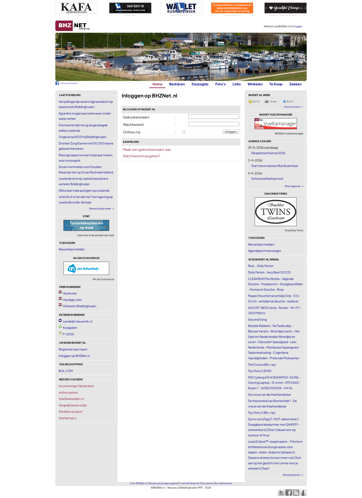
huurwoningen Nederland (76, 386)
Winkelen (255, 84)
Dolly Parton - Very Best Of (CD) (269, 272)
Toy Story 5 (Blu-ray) (261, 412)
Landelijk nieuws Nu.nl (77, 321)
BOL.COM (66, 371)
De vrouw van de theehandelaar (269, 394)
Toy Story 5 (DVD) (259, 371)
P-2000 (68, 334)
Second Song (257, 319)
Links (237, 84)
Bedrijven (177, 84)
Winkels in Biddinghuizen (79, 306)
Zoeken (295, 84)
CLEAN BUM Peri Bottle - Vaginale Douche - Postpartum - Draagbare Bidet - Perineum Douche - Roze (275, 284)
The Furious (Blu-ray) (262, 364)
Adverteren (226, 483)
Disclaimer (207, 483)
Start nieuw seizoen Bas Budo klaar (274, 166)
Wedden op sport (71, 411)
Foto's (220, 84)
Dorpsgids (200, 84)
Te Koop (276, 84)
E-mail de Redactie (188, 483)
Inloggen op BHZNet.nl (74, 356)
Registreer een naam (73, 349)
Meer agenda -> (294, 186)
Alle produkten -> (293, 474)
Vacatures (70, 293)
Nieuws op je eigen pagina (163, 483)
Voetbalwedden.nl (71, 398)
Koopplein (70, 327)
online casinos (68, 392)
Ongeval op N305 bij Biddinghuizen (82, 137)
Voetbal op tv (67, 418)
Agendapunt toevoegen (264, 250)
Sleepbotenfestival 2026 (268, 153)
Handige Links (72, 300)
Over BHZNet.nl (138, 483)
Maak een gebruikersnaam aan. (147, 149)
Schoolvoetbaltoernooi (267, 178)
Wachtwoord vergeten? (141, 156)
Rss (216, 483)
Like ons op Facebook (68, 83)
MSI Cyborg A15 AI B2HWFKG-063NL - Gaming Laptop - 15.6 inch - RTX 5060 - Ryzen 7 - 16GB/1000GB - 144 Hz (274, 382)
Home (157, 84)
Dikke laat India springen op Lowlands (84, 190)
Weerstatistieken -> (293, 106)
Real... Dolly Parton (260, 266)
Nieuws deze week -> (101, 208)
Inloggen (297, 26)
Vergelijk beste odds (73, 405)
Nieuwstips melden (72, 249)
